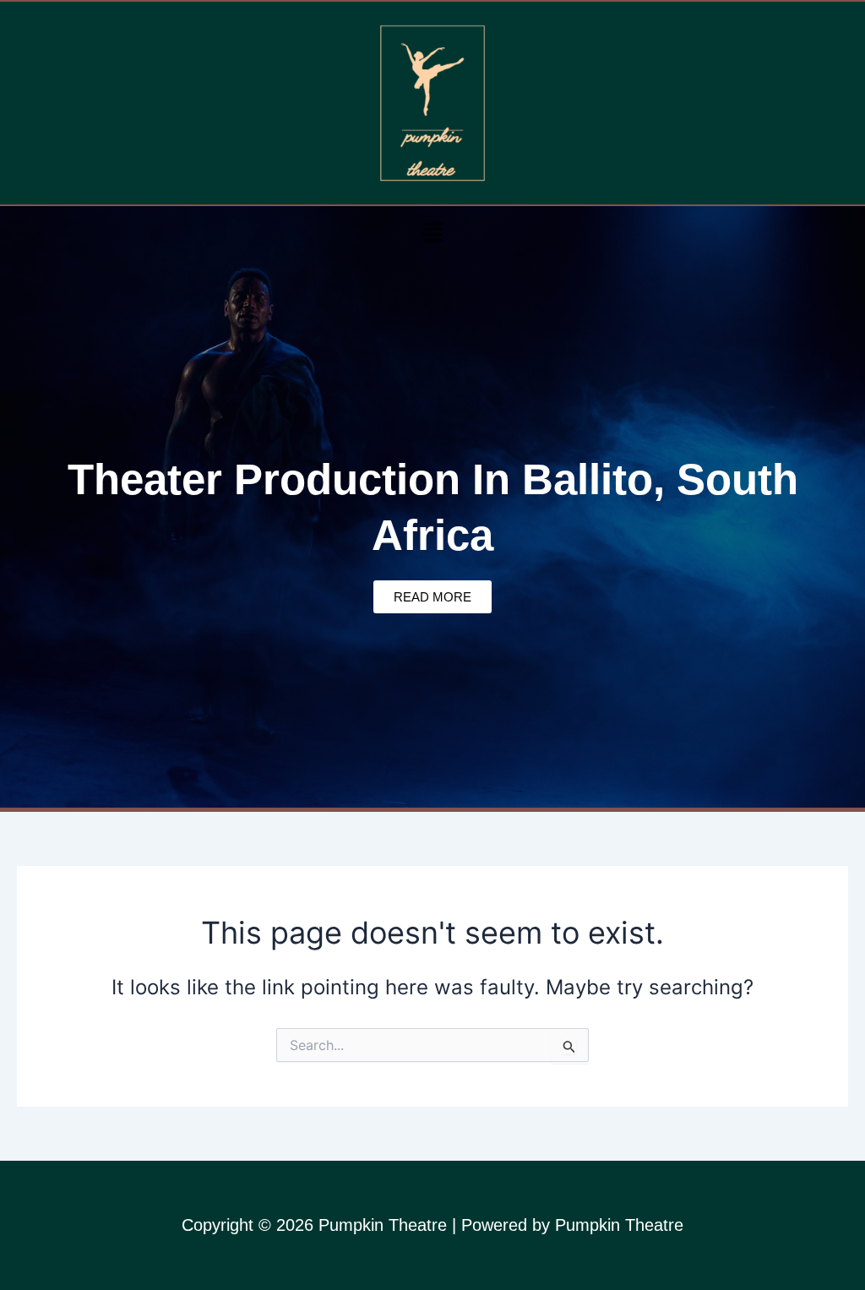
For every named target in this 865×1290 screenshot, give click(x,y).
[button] (432, 232)
